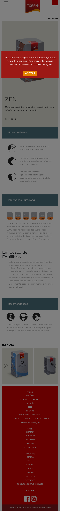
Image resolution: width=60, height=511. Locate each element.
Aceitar (30, 73)
